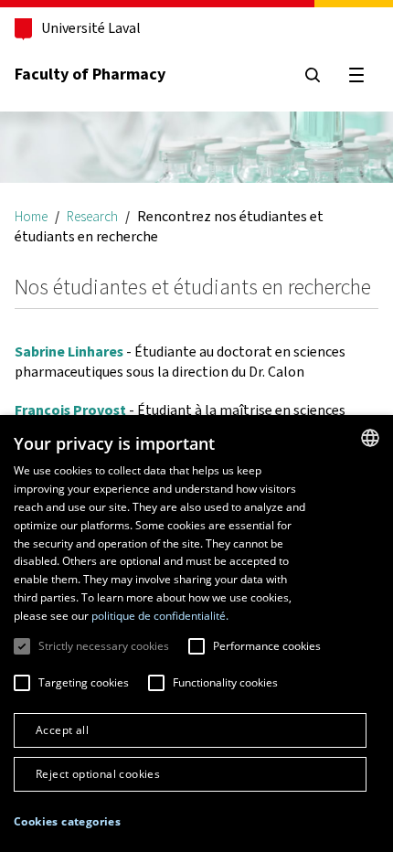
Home (31, 216)
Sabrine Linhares (69, 351)
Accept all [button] (62, 730)
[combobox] (370, 438)
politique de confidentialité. (159, 615)
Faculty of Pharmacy (90, 74)
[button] (67, 822)
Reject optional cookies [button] (98, 774)
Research (92, 216)
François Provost (70, 410)
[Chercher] (313, 75)
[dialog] (196, 633)
